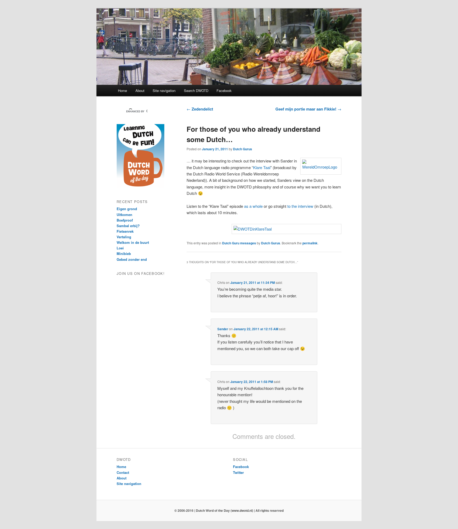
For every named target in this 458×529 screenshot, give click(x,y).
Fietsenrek (125, 231)
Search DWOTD (196, 90)
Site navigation (164, 90)
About (139, 90)
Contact (123, 472)
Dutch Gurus (242, 149)
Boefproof (125, 220)
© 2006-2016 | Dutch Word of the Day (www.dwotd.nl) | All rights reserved (229, 510)
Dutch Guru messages (239, 243)
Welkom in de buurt (133, 242)
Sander (222, 329)
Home (122, 90)
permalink (310, 243)
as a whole (253, 206)
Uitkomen (124, 214)
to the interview (300, 206)
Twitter (238, 472)
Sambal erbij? (128, 225)
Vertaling (124, 236)
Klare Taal (261, 167)
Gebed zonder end (132, 259)
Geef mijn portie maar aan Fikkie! (308, 109)
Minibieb (124, 253)
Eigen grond (127, 208)
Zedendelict (200, 109)
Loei (120, 247)
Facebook (224, 90)
